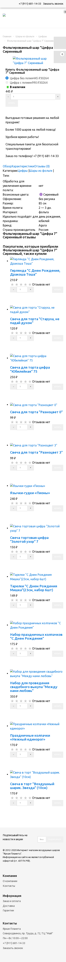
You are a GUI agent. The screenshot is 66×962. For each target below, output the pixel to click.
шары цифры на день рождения (44, 176)
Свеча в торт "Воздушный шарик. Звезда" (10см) (32, 786)
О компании (10, 881)
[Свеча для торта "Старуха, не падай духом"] (36, 309)
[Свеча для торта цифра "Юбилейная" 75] (36, 358)
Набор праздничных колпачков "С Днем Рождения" (36, 636)
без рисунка (18, 176)
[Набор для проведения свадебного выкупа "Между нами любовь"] (36, 673)
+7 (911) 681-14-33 (30, 3)
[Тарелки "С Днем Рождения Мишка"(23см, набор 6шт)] (36, 576)
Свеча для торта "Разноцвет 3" (36, 452)
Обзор (7, 166)
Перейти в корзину (21, 296)
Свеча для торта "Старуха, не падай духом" (34, 321)
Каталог (9, 23)
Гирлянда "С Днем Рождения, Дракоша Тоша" (35, 272)
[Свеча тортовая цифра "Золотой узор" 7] (36, 528)
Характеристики (23, 166)
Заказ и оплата (12, 901)
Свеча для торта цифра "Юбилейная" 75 (30, 369)
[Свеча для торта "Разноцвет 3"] (33, 445)
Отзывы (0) (42, 166)
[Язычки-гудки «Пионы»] (27, 485)
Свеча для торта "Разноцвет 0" (36, 412)
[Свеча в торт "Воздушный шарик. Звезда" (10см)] (36, 774)
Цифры (42, 36)
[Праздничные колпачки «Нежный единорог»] (36, 726)
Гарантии (8, 910)
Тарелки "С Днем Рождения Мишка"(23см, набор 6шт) (33, 588)
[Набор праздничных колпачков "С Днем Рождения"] (36, 625)
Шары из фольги (25, 36)
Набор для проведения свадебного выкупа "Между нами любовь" (33, 687)
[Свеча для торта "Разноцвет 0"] (33, 404)
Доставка (9, 905)
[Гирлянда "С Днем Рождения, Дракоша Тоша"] (36, 261)
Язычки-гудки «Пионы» (30, 493)
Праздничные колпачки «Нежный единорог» (30, 737)
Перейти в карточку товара (25, 302)
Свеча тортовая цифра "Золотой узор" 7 (29, 539)
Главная (7, 36)
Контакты (9, 885)
